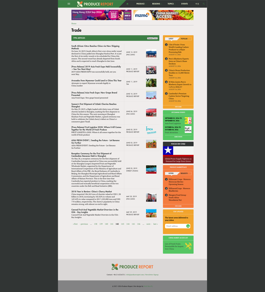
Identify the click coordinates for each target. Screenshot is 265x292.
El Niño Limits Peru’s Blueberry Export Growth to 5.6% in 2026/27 (180, 84)
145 (133, 224)
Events (184, 4)
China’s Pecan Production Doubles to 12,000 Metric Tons (179, 72)
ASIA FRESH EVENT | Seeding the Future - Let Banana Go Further (95, 141)
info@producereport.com (135, 275)
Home (73, 23)
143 (122, 224)
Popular (184, 39)
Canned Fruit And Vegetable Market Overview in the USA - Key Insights (94, 211)
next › (148, 224)
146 (138, 224)
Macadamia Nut (175, 200)
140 (106, 224)
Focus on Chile (178, 144)
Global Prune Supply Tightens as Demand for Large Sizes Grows (178, 159)
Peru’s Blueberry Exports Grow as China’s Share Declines (179, 61)
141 (111, 224)
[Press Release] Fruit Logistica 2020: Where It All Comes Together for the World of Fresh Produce (96, 128)
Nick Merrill (148, 286)
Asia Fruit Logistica (173, 123)
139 (101, 224)
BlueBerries (173, 191)
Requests (184, 173)
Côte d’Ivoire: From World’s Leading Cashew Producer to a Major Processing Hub (179, 48)
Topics (171, 4)
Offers (171, 173)
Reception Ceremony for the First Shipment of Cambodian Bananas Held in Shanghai (91, 154)
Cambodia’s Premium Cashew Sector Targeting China (179, 96)
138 (95, 224)
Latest (171, 39)
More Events (178, 136)
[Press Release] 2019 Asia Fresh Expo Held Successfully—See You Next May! (96, 68)
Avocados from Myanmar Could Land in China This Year (96, 81)
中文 (197, 4)
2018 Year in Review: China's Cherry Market (91, 192)
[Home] (95, 4)
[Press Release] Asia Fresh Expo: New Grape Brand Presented (94, 94)
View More (178, 206)
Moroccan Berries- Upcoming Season (176, 182)
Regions (156, 4)
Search (204, 4)
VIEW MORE (178, 106)
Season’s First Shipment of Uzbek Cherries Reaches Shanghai (93, 105)
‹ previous (84, 224)
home (127, 4)
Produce (140, 4)
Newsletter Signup (151, 275)
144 (127, 224)
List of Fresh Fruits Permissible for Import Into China (174, 246)
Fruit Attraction (171, 132)
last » (155, 224)
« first (75, 224)
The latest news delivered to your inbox (176, 218)
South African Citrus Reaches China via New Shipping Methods (95, 47)
